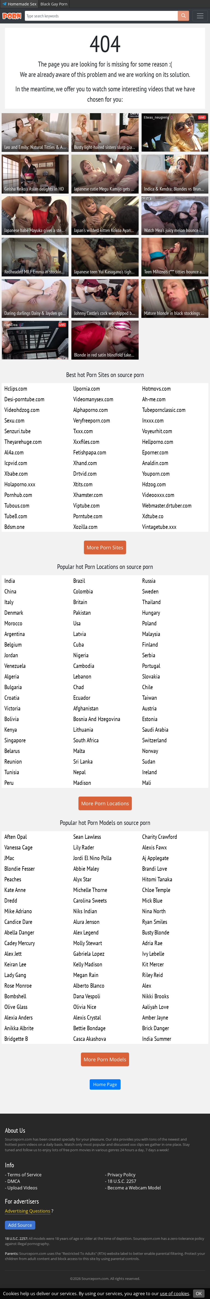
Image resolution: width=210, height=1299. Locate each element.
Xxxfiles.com (86, 441)
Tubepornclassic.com (163, 410)
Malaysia (151, 634)
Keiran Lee (15, 964)
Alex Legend (86, 932)
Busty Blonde (155, 932)
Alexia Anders (18, 1017)
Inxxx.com (153, 420)
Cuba (78, 644)
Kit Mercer (153, 964)
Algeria (11, 676)
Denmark (13, 612)
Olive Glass (15, 1007)
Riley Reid (152, 975)
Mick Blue (152, 900)
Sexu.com (14, 420)
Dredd (10, 900)
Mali (146, 782)
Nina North (154, 911)
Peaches (12, 879)
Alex (146, 985)
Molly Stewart (87, 943)
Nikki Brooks (155, 996)
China (10, 591)
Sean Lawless (87, 836)
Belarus (12, 751)
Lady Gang (15, 975)
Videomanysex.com (93, 399)
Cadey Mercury (19, 943)
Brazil (79, 580)
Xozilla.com (85, 527)
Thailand (151, 602)
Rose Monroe (18, 985)
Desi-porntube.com (24, 399)
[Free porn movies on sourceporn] (11, 15)
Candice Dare (18, 922)
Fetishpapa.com (89, 452)
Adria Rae (152, 943)
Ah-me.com (153, 399)
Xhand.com (85, 463)
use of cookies (174, 1294)
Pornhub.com (18, 495)
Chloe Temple (156, 890)
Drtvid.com (85, 473)
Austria (149, 708)
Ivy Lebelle (153, 953)
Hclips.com (15, 388)
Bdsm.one (14, 527)
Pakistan (82, 612)
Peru (9, 782)
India (9, 580)
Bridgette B (16, 1038)
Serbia (148, 655)
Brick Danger (155, 1028)
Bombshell (15, 996)
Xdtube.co (153, 516)
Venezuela (15, 666)
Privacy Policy (121, 1175)
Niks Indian (85, 911)
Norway (150, 751)
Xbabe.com (16, 473)
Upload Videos (22, 1188)
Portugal (151, 666)
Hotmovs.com (156, 388)
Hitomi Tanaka (157, 879)
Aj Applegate (155, 858)
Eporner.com (155, 452)
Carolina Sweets (90, 900)
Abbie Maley (86, 868)
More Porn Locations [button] (105, 803)
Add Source (20, 1225)
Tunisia (11, 772)
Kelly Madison (87, 964)
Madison (82, 782)
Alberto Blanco (88, 985)
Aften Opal (15, 836)
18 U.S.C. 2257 (121, 1181)
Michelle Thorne (90, 890)
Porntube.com (87, 516)
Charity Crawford (159, 836)
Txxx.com (83, 431)
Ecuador (81, 697)
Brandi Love (154, 868)
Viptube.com (86, 505)
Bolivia (11, 719)
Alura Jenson (86, 922)
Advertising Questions (27, 1211)
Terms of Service (24, 1175)
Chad (78, 687)
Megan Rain (85, 975)
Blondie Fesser (19, 868)
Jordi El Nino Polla (92, 858)
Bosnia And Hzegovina (96, 719)
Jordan (11, 655)
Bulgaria (13, 687)
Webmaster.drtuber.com (166, 505)
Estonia (150, 719)
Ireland (149, 772)
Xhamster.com (88, 495)
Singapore (15, 740)
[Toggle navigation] (200, 15)
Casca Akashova (89, 1038)
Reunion (13, 761)
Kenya (10, 729)
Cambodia (83, 666)
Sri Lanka (83, 761)
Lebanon (82, 676)
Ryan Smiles (154, 922)
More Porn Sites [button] (105, 547)
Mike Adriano (18, 911)
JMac (9, 858)
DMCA (13, 1181)
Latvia (79, 634)
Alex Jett (13, 953)
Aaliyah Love (155, 1007)
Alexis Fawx (154, 847)
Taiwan (149, 697)
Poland (149, 623)
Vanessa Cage (18, 847)
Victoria (12, 708)
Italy (8, 602)
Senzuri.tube (17, 431)
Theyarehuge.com (23, 441)
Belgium (13, 644)
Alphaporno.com (90, 410)
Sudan (148, 761)
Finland (150, 644)
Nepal (79, 772)
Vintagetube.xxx (159, 527)
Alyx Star (82, 879)
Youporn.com (156, 473)
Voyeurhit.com (157, 431)
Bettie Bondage (89, 1028)
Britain (80, 602)
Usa (77, 623)
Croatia (11, 697)
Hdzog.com (154, 484)
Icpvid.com (15, 463)
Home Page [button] (105, 1084)
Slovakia (151, 676)
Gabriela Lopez (88, 953)
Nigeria (81, 655)
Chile (147, 687)
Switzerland (154, 740)
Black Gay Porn (54, 4)
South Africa (86, 740)
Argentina (14, 634)
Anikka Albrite (19, 1028)
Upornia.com (86, 388)
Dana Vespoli (86, 996)
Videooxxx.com (158, 495)
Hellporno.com (157, 441)
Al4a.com (14, 452)
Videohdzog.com (21, 410)
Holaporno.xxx (19, 484)
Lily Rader (83, 847)
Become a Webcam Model (134, 1188)
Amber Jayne (155, 1017)
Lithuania (83, 729)
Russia (149, 580)
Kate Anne (15, 890)
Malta (79, 751)
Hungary (151, 612)
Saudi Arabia (155, 729)
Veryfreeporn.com (91, 420)
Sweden (150, 591)
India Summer (156, 1038)
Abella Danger (19, 932)
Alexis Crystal (87, 1017)
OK (199, 1294)
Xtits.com (82, 484)
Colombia (83, 591)
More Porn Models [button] (105, 1059)
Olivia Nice (84, 1007)
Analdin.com (155, 463)
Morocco (13, 623)
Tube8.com (15, 516)
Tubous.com (16, 505)
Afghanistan (85, 708)
